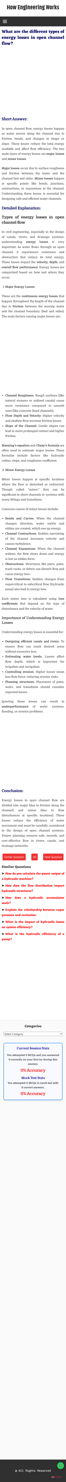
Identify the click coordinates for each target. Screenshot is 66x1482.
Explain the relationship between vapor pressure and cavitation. (33, 912)
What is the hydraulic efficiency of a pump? (33, 936)
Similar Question (14, 857)
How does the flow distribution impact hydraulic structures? (33, 888)
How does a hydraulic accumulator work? (33, 900)
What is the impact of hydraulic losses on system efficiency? (33, 924)
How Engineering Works (33, 7)
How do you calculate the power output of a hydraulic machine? (33, 876)
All (34, 857)
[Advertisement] (33, 80)
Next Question (53, 857)
